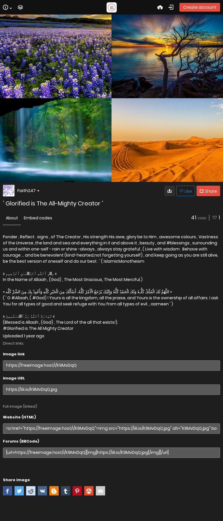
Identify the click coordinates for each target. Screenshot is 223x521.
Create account (199, 7)
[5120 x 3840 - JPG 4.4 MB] (169, 191)
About (12, 218)
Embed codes (38, 218)
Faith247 (26, 190)
